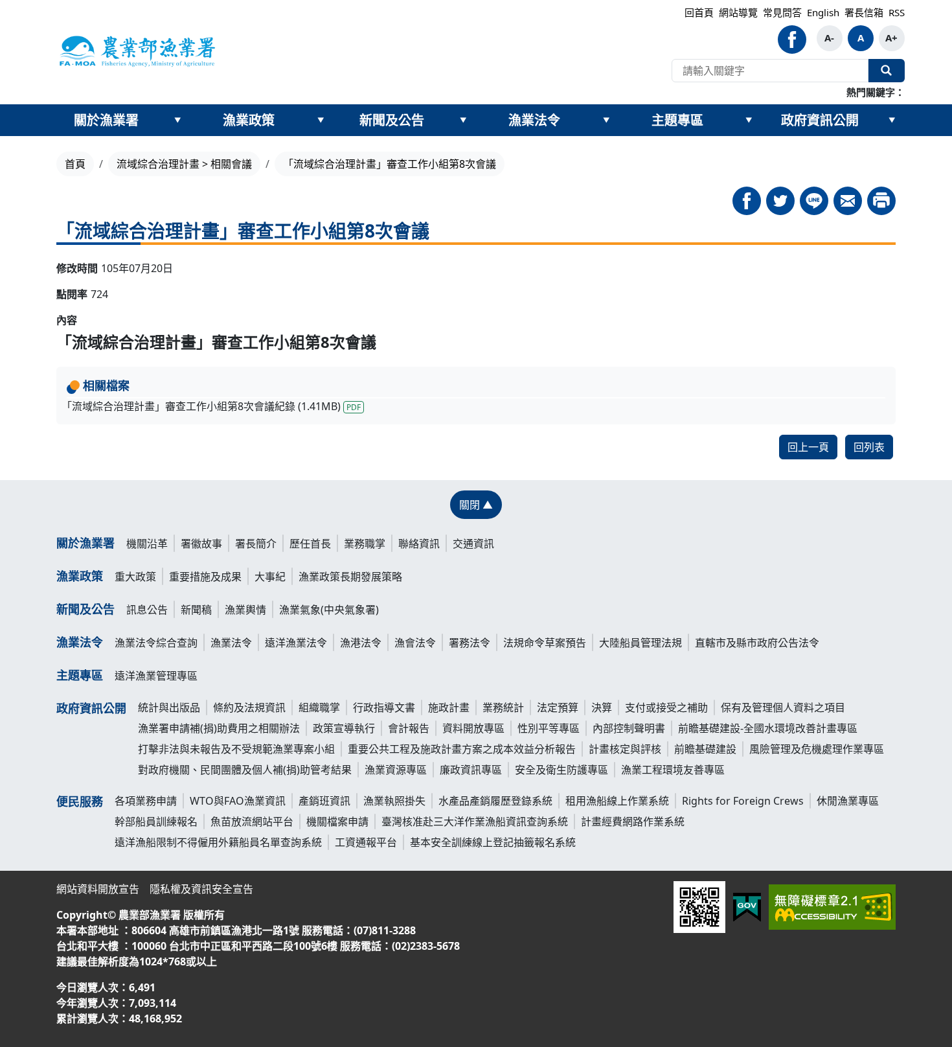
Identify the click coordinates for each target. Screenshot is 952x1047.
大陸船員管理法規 (640, 643)
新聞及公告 (391, 120)
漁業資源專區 (396, 770)
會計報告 (408, 728)
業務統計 (503, 707)
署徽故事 (201, 543)
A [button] (860, 37)
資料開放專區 (473, 728)
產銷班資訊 (324, 801)
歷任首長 (310, 543)
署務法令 (469, 643)
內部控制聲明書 (629, 728)
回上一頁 (808, 447)
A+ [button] (891, 37)
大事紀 (270, 577)
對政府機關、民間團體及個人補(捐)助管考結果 (245, 770)
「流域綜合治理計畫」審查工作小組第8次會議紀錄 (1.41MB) (211, 406)
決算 (601, 707)
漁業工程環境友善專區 (673, 770)
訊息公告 (147, 610)
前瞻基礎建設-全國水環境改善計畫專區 (767, 728)
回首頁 (699, 12)
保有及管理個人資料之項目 (783, 707)
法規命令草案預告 (544, 643)
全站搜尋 (886, 70)
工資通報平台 (366, 842)
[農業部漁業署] (136, 50)
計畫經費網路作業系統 (633, 821)
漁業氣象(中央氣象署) (329, 610)
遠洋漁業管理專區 (156, 676)
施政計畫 (449, 707)
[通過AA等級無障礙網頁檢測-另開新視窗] (832, 907)
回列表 (869, 447)
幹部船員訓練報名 (156, 821)
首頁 (75, 164)
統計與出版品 (169, 707)
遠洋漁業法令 (296, 643)
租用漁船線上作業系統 (617, 801)
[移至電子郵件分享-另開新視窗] (847, 201)
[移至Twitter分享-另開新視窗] (780, 201)
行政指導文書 (384, 707)
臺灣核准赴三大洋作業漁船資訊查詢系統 (474, 821)
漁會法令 (415, 643)
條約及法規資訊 (249, 707)
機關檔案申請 (337, 821)
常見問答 (782, 12)
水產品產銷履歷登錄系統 (495, 801)
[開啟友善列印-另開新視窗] (881, 201)
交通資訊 (473, 543)
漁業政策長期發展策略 (350, 577)
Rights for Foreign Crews (743, 801)
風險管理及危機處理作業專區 (816, 749)
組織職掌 (319, 707)
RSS (897, 12)
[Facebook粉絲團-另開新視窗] (792, 39)
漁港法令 (360, 643)
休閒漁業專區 (848, 801)
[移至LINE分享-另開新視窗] (814, 201)
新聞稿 (196, 610)
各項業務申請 (146, 801)
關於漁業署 (106, 120)
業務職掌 (364, 543)
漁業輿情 (245, 610)
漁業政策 (249, 120)
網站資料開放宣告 (97, 889)
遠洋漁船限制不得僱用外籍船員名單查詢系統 (218, 842)
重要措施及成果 (205, 577)
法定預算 (557, 707)
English (823, 12)
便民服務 (79, 801)
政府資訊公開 (820, 120)
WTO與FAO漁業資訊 (238, 801)
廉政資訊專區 (471, 770)
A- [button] (829, 37)
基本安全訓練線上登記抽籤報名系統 (493, 842)
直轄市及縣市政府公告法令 (757, 643)
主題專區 (677, 120)
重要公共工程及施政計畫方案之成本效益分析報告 (462, 749)
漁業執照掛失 (394, 801)
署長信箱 (863, 12)
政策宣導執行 (344, 728)
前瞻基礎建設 (705, 749)
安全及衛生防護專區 (561, 770)
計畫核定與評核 (625, 749)
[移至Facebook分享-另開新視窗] (746, 201)
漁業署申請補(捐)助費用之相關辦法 (219, 728)
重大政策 (135, 577)
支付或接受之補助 (666, 707)
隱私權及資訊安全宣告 (201, 889)
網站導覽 (738, 12)
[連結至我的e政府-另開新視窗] (747, 907)
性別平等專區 (548, 728)
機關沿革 (147, 543)
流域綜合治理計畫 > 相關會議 (184, 164)
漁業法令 (534, 120)
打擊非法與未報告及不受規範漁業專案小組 (236, 749)
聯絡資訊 (419, 543)
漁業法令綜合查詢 (156, 643)
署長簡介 (256, 543)
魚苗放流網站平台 (251, 821)
